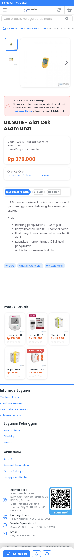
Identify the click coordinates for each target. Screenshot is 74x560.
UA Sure (9, 265)
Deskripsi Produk (17, 192)
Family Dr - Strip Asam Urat (37, 335)
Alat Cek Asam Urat (30, 265)
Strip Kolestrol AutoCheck (15, 369)
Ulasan (38, 192)
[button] (24, 62)
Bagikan (53, 192)
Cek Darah (16, 28)
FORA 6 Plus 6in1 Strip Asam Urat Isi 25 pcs (37, 369)
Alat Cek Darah (36, 28)
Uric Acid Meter (54, 265)
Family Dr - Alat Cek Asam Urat (15, 335)
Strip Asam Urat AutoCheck (59, 335)
